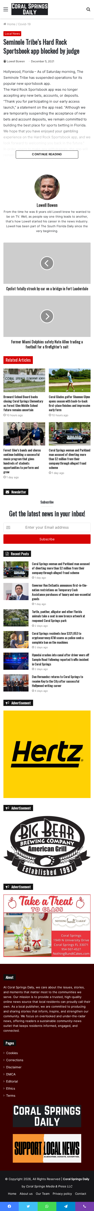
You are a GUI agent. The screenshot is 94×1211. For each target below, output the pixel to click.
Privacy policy (62, 1193)
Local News (12, 33)
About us (26, 1193)
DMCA (11, 1074)
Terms (10, 1095)
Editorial (12, 1081)
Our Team (43, 1193)
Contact (80, 1193)
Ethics (10, 1088)
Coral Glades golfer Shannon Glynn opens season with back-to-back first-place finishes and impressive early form (69, 403)
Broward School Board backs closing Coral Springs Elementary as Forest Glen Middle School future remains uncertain (23, 403)
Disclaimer (13, 1067)
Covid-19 (24, 24)
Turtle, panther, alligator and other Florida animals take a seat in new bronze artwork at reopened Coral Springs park (58, 616)
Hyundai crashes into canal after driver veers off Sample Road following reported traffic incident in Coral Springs (60, 659)
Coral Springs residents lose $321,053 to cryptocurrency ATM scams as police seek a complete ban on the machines (58, 638)
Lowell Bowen (16, 61)
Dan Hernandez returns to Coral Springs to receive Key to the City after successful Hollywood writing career (57, 681)
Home (11, 24)
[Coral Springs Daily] (29, 9)
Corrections (14, 1060)
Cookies (12, 1053)
